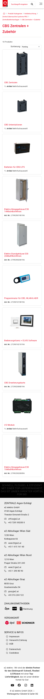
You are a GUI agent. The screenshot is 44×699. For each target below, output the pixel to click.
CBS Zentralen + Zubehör (31, 20)
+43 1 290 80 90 (15, 571)
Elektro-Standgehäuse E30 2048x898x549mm (16, 255)
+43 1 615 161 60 (16, 547)
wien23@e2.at (14, 543)
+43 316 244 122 (16, 595)
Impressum (14, 636)
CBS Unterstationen (13, 125)
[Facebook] (19, 685)
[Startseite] (4, 8)
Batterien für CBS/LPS (14, 167)
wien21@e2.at (14, 567)
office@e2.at (14, 519)
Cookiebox (14, 653)
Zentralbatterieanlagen (10, 20)
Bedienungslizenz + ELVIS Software (20, 340)
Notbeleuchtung (30, 14)
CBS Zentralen (10, 82)
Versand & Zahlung (18, 640)
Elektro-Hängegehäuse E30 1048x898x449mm (16, 468)
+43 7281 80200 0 (16, 522)
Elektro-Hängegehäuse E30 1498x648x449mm (16, 210)
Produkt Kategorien (15, 14)
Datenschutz (15, 649)
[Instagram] (25, 685)
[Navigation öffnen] (41, 4)
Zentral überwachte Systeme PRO (15, 17)
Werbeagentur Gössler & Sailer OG (22, 694)
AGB (11, 644)
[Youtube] (12, 685)
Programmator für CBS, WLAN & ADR (21, 298)
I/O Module (9, 425)
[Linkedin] (32, 685)
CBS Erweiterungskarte (14, 383)
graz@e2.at (13, 591)
